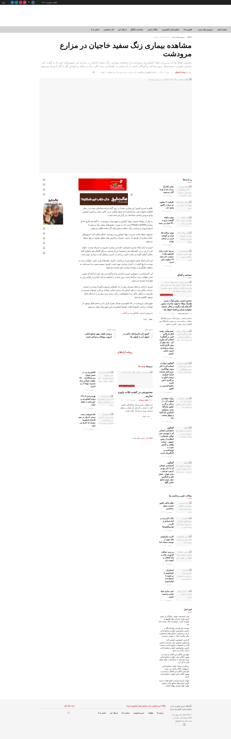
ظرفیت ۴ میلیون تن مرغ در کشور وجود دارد (167, 205)
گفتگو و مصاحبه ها (166, 295)
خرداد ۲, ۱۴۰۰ (167, 486)
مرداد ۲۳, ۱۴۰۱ (167, 421)
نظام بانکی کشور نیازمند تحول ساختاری (166, 506)
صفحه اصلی (222, 29)
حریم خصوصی (138, 713)
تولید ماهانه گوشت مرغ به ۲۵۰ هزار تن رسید (166, 220)
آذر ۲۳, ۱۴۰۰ (168, 545)
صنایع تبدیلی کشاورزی (170, 29)
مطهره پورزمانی (143, 400)
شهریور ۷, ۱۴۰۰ (167, 564)
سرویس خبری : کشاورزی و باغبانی (137, 313)
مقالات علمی (152, 29)
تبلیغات (150, 713)
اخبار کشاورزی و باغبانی (161, 37)
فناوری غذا (188, 29)
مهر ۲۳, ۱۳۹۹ (164, 72)
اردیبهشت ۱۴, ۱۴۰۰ (166, 600)
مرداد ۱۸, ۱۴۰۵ (167, 211)
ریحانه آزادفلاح (180, 72)
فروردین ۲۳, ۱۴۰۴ (169, 313)
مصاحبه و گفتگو (137, 29)
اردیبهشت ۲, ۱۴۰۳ (166, 392)
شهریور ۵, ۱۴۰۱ (167, 530)
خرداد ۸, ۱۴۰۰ (167, 585)
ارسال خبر (122, 29)
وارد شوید (145, 438)
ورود (3, 2)
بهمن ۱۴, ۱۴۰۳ (167, 357)
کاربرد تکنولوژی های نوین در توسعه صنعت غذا (166, 539)
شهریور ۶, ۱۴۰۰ (167, 456)
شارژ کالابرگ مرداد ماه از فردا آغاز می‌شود (167, 189)
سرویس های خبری (205, 29)
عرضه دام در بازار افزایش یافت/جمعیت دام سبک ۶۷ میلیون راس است (166, 256)
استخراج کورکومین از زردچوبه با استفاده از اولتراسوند (168, 575)
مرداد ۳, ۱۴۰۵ (167, 265)
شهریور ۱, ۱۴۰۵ (130, 400)
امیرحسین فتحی (183, 313)
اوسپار (177, 721)
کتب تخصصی (108, 29)
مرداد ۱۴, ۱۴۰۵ (167, 196)
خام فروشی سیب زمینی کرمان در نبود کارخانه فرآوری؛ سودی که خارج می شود (86, 420)
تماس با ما (95, 29)
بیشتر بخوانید (146, 416)
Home (189, 37)
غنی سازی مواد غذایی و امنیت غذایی (167, 594)
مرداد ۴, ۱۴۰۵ (167, 226)
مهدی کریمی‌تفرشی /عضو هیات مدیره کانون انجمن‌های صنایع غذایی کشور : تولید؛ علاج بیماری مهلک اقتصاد (174, 683)
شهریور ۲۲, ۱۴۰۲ (166, 512)
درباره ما (160, 713)
